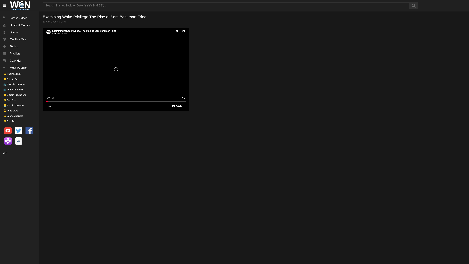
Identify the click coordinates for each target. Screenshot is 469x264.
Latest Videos (18, 18)
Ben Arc (9, 121)
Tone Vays (10, 110)
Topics (14, 46)
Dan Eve (9, 100)
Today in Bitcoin (13, 89)
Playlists (15, 53)
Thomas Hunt (12, 74)
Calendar (15, 60)
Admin (5, 153)
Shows (14, 32)
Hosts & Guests (20, 25)
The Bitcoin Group (14, 84)
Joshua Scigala (13, 116)
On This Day (18, 39)
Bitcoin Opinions (13, 105)
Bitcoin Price (11, 79)
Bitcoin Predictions (14, 95)
